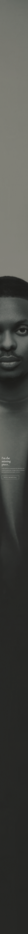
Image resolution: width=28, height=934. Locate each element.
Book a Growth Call (10, 477)
